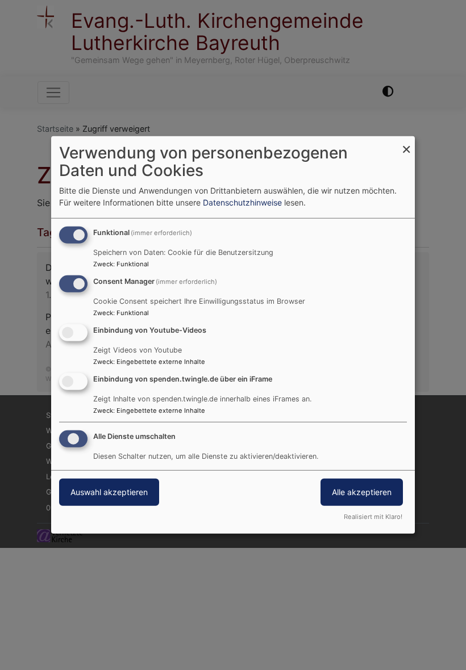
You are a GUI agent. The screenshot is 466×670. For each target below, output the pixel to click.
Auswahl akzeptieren (109, 491)
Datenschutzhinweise (242, 202)
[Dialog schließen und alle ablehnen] (406, 143)
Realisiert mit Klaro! (373, 517)
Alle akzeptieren (362, 491)
